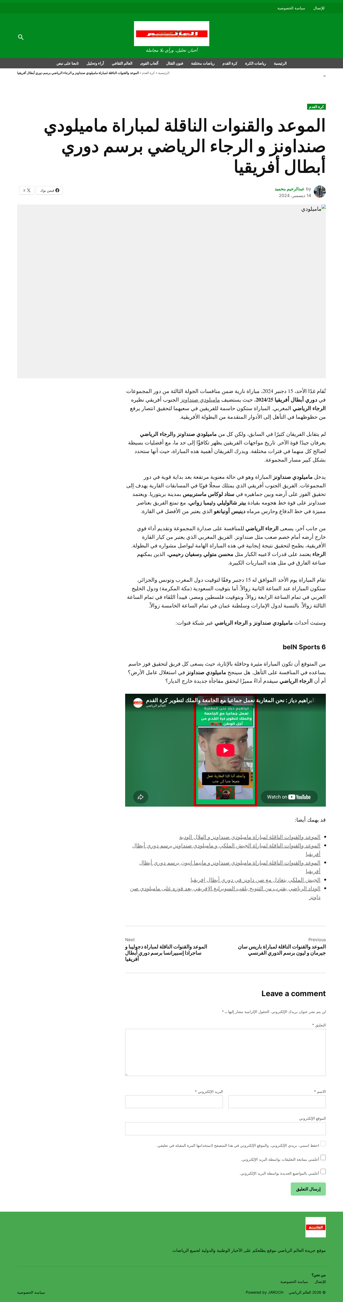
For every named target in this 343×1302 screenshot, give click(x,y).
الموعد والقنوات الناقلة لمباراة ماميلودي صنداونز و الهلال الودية (249, 836)
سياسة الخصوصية (291, 8)
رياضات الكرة (255, 63)
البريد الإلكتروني (209, 1091)
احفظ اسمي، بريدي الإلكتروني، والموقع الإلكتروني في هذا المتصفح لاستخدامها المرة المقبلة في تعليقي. (237, 1145)
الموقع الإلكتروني (312, 1118)
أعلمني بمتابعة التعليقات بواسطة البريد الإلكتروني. (280, 1159)
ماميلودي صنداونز (200, 399)
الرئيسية (280, 63)
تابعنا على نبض (68, 63)
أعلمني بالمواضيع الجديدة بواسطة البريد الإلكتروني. (279, 1173)
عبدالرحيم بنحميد (290, 188)
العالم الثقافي (122, 63)
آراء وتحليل (95, 63)
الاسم (320, 1091)
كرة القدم (229, 63)
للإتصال (319, 8)
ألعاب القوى (149, 63)
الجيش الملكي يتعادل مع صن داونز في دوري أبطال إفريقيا (255, 879)
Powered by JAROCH (264, 1292)
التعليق (319, 1025)
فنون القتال (174, 63)
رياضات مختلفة (203, 63)
